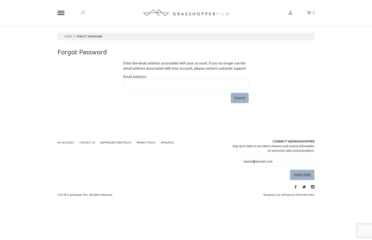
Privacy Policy (146, 142)
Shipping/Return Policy (116, 142)
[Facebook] (295, 187)
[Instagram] (313, 187)
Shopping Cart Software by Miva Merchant (289, 194)
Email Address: (135, 77)
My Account (65, 142)
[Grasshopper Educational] (186, 13)
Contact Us (87, 142)
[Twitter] (304, 187)
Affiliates (167, 142)
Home (68, 36)
